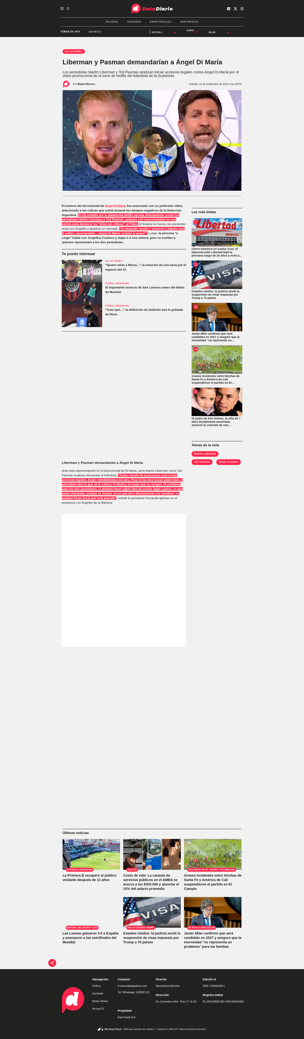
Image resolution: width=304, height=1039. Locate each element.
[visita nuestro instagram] (242, 8)
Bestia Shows (100, 1001)
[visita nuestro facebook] (229, 8)
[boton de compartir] (52, 963)
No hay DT (98, 1008)
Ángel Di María (115, 205)
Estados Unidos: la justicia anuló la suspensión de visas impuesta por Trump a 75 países (151, 937)
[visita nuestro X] (235, 8)
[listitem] (169, 30)
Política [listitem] (112, 21)
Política (96, 986)
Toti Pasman (202, 462)
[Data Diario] (152, 9)
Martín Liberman (205, 454)
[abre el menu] (62, 9)
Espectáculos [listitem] (160, 21)
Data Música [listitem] (189, 21)
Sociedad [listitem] (134, 21)
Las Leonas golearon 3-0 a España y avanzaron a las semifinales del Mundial (90, 937)
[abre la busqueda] (68, 9)
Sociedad (97, 993)
